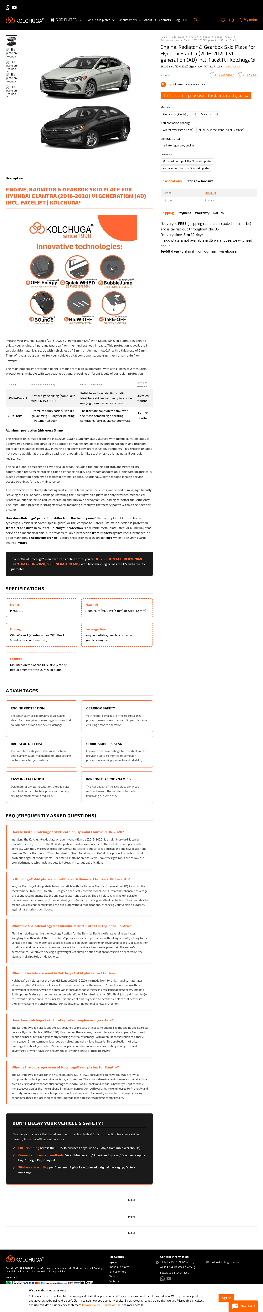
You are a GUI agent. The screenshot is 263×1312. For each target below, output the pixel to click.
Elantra (209, 200)
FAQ (185, 20)
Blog (177, 20)
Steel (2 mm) (209, 114)
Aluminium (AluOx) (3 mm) (179, 114)
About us (150, 20)
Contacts (165, 20)
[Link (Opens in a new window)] (14, 1283)
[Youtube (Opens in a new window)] (14, 7)
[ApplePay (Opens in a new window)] (86, 1283)
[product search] (195, 20)
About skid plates (99, 20)
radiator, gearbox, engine (178, 146)
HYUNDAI (210, 193)
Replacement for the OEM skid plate (186, 168)
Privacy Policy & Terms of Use (101, 1305)
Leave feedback (233, 66)
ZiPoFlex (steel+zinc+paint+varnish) (221, 130)
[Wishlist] (223, 20)
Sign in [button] (171, 84)
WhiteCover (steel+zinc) (178, 130)
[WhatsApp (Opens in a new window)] (8, 7)
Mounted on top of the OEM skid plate (187, 161)
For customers (127, 20)
